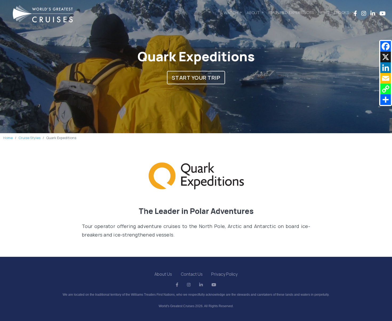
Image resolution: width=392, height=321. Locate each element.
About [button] (253, 12)
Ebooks (341, 12)
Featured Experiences (291, 12)
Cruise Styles (29, 137)
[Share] (385, 99)
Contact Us (192, 274)
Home (8, 137)
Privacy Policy (224, 274)
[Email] (385, 78)
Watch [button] (231, 12)
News (323, 12)
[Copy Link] (385, 89)
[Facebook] (385, 46)
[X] (385, 57)
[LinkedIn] (385, 67)
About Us (163, 274)
